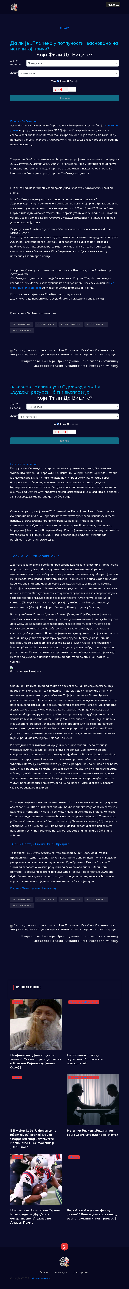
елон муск (61, 1272)
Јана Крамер (81, 1272)
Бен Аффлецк (22, 324)
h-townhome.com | (41, 1278)
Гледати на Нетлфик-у (33, 888)
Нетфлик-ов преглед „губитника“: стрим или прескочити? (85, 1059)
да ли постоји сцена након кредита (40, 844)
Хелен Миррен (96, 324)
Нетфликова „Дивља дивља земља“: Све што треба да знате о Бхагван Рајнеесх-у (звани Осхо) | (35, 1061)
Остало (17, 1002)
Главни (44, 1272)
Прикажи (64, 97)
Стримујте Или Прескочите (83, 1002)
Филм (62, 81)
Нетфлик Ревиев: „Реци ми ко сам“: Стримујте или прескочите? (92, 1133)
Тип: (54, 81)
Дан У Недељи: (15, 62)
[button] (113, 4)
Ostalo (17, 1077)
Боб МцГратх (46, 324)
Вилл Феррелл (22, 330)
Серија (73, 81)
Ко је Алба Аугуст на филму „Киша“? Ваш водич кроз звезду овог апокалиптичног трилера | (92, 1214)
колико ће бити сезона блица (35, 556)
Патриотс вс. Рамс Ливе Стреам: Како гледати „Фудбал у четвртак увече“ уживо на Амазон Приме (35, 1216)
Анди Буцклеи (71, 324)
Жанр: (14, 72)
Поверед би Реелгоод (23, 121)
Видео (64, 27)
